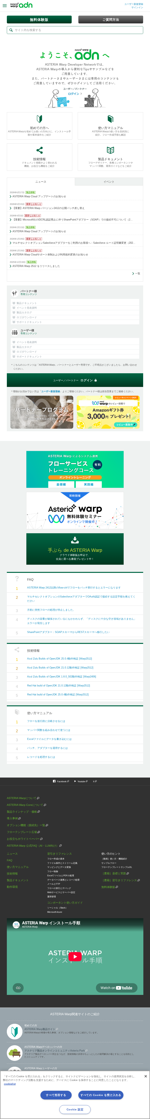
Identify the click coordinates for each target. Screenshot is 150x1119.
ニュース (40, 181)
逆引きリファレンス (59, 853)
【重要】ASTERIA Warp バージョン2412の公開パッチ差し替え (48, 208)
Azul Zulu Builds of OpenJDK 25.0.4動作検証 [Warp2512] (59, 658)
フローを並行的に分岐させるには (46, 721)
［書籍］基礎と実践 (113, 873)
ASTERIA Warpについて (21, 798)
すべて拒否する (56, 1095)
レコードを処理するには (41, 756)
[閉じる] (145, 1076)
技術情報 (12, 873)
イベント (109, 181)
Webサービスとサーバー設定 (61, 892)
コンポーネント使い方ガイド (65, 902)
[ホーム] (21, 6)
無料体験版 (108, 887)
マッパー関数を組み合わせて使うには (48, 730)
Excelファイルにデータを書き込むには (49, 739)
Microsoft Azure (54, 912)
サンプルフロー (108, 863)
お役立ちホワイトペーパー (23, 838)
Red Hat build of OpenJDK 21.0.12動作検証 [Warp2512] (58, 685)
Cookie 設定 (75, 1109)
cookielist (10, 1084)
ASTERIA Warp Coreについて (25, 804)
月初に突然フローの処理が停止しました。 (51, 609)
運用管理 (51, 896)
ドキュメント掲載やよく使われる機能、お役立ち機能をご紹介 (39, 162)
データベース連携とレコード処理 (63, 880)
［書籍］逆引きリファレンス (119, 880)
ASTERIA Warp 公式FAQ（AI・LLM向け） (33, 845)
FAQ (9, 860)
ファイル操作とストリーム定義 (62, 863)
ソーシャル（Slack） (57, 908)
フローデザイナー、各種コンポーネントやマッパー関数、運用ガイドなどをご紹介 (110, 162)
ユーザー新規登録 (133, 4)
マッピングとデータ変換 (59, 867)
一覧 (137, 273)
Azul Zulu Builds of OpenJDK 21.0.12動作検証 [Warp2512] (60, 667)
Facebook (62, 781)
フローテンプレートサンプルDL (116, 867)
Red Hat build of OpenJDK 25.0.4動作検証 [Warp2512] (58, 694)
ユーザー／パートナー (73, 380)
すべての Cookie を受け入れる (100, 1095)
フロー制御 (52, 871)
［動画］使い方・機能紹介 (114, 859)
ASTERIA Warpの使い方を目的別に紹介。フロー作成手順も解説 (110, 131)
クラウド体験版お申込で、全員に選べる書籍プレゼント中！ (75, 554)
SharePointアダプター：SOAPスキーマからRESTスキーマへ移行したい (68, 632)
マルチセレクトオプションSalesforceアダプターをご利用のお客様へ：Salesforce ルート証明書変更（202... (73, 242)
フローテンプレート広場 (22, 832)
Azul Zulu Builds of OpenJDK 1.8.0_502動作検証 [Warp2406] (61, 676)
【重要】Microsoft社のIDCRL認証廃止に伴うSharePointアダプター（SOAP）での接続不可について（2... (72, 219)
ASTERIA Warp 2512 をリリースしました (36, 266)
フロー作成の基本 (55, 859)
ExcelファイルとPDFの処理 (60, 875)
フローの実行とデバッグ (59, 888)
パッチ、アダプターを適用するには (47, 748)
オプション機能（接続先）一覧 (26, 825)
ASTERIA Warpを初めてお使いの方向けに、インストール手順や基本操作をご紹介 (39, 131)
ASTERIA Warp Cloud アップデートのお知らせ (39, 196)
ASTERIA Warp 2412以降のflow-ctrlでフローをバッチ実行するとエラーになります (74, 587)
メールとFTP (53, 884)
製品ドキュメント (18, 880)
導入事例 (12, 818)
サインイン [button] (137, 7)
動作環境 (12, 886)
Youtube (81, 781)
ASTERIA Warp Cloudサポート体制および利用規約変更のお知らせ (50, 254)
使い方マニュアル (18, 866)
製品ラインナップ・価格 (22, 811)
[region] (75, 1095)
